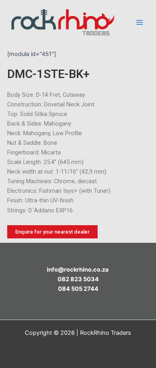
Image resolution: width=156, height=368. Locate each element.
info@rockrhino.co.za (78, 269)
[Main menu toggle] (139, 22)
